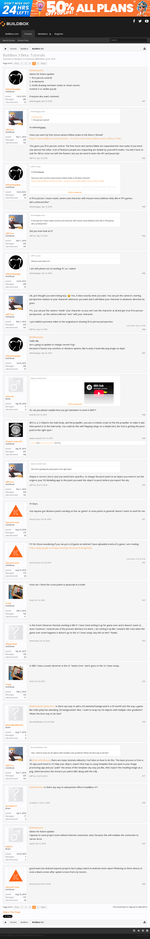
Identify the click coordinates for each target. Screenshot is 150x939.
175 (24, 532)
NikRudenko (40, 59)
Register (58, 33)
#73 (143, 600)
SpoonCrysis (12, 522)
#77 (143, 776)
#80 (143, 884)
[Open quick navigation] (144, 48)
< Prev (16, 63)
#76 (143, 722)
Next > (43, 63)
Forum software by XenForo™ (22, 935)
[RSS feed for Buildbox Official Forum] (147, 931)
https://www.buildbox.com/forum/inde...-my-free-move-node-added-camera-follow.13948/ (75, 138)
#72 (143, 563)
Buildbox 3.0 (20, 59)
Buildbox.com (12, 33)
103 (24, 654)
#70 (143, 485)
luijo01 (9, 846)
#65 (143, 273)
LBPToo (10, 129)
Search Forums (9, 40)
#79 (143, 844)
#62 (143, 158)
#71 (143, 519)
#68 (143, 415)
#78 (143, 803)
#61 (143, 101)
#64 (143, 236)
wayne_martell (14, 441)
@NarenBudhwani (41, 760)
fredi (8, 603)
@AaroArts (49, 706)
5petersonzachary (47, 443)
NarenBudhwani (14, 724)
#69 (143, 438)
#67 (143, 353)
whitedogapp (13, 89)
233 (24, 140)
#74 (143, 641)
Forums (28, 33)
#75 (143, 681)
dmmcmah (11, 643)
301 (24, 451)
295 (24, 99)
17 (25, 816)
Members (43, 33)
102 (24, 613)
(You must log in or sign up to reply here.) (130, 907)
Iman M (10, 396)
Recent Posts (23, 40)
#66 (143, 329)
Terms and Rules (142, 935)
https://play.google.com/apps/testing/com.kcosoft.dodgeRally (60, 547)
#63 (143, 207)
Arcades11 (11, 805)
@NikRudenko (36, 70)
